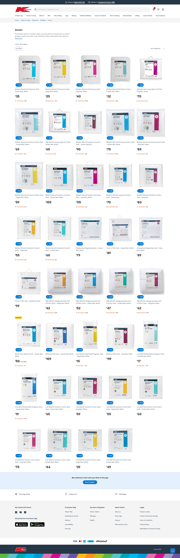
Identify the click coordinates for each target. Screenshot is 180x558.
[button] (163, 9)
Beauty (74, 15)
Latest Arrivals (147, 15)
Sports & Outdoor (100, 15)
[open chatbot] (172, 551)
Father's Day (19, 15)
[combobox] (91, 9)
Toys (66, 15)
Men (49, 15)
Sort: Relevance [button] (155, 48)
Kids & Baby (58, 15)
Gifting (137, 15)
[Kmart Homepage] (23, 9)
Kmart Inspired (160, 15)
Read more (18, 38)
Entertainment (127, 15)
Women (41, 15)
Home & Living (31, 15)
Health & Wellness (85, 15)
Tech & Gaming (115, 15)
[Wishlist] (158, 9)
